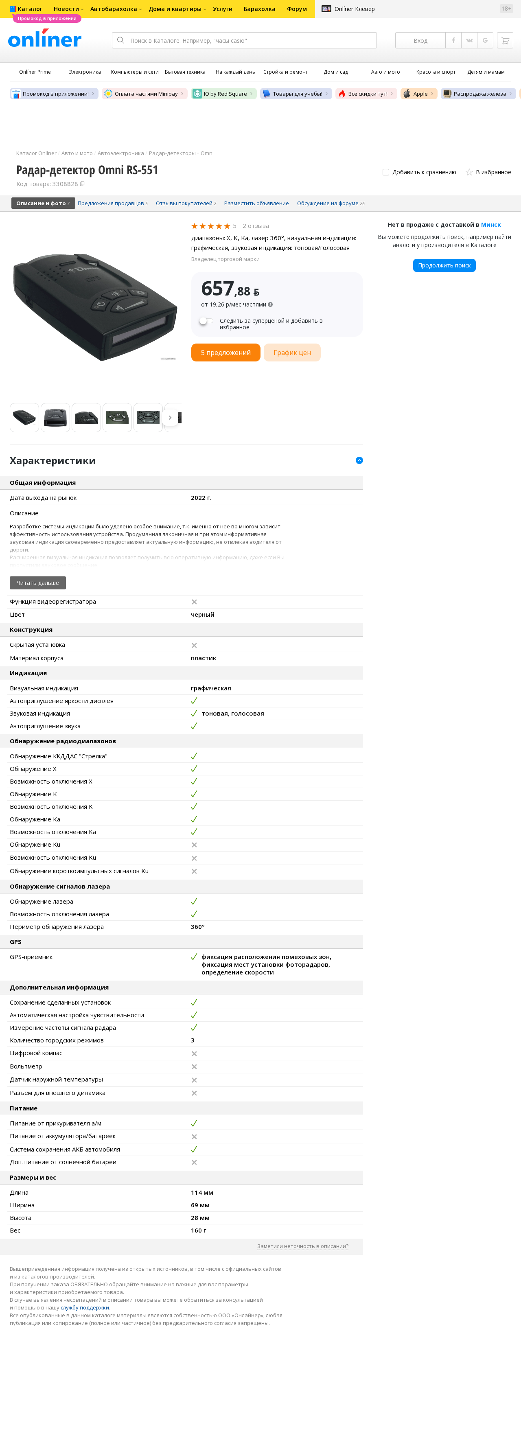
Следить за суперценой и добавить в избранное (271, 324)
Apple (421, 93)
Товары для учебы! (297, 93)
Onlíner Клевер (355, 9)
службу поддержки (85, 1307)
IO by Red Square (225, 93)
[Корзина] (505, 40)
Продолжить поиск (444, 265)
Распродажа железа (480, 93)
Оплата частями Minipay (146, 93)
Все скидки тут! (367, 93)
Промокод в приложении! (56, 93)
